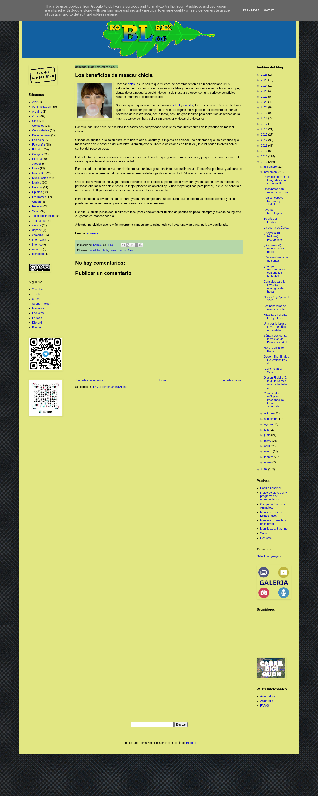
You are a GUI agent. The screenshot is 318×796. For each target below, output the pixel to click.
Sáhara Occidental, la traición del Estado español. (276, 339)
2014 (264, 140)
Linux (35, 168)
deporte (37, 230)
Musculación (40, 178)
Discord (37, 322)
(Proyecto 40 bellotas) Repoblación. (274, 237)
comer (113, 250)
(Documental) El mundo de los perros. (274, 249)
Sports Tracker (41, 303)
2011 (264, 156)
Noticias (37, 187)
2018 (264, 118)
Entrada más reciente (89, 380)
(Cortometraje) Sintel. (273, 370)
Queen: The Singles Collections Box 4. (276, 360)
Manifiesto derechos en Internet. (273, 522)
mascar (122, 250)
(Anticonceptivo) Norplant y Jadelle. (274, 201)
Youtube (37, 289)
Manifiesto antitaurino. (274, 528)
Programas (39, 197)
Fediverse (38, 313)
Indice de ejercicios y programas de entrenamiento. (273, 496)
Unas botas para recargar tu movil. (276, 191)
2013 (264, 145)
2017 (264, 124)
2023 (264, 91)
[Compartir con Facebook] (136, 245)
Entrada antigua (231, 380)
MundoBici (39, 173)
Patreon (37, 318)
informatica (39, 239)
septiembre (271, 418)
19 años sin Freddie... (271, 220)
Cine (35, 121)
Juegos (36, 163)
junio (267, 435)
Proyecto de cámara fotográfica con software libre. (276, 180)
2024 (264, 85)
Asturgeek (266, 701)
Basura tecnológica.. (273, 211)
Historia (37, 159)
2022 (264, 96)
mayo (268, 440)
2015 (264, 134)
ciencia (36, 225)
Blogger (191, 743)
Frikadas (37, 149)
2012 (264, 151)
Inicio (162, 380)
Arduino (37, 111)
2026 (264, 74)
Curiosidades (40, 130)
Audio (36, 116)
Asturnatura (267, 696)
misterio (37, 249)
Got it (269, 10)
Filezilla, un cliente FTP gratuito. (275, 316)
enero (268, 462)
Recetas (37, 206)
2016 (264, 129)
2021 (264, 102)
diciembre (270, 166)
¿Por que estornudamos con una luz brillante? (274, 271)
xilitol (176, 105)
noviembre (271, 172)
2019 (264, 113)
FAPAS (264, 705)
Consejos (38, 125)
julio (267, 429)
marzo (268, 451)
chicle (132, 84)
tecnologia (38, 254)
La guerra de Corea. (276, 227)
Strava (36, 299)
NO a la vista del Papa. (274, 349)
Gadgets (37, 154)
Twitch (36, 294)
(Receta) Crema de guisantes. (276, 259)
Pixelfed (37, 327)
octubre (269, 413)
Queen (36, 201)
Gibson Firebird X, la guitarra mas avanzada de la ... (275, 382)
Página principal (270, 488)
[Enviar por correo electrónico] (123, 245)
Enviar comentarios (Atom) (110, 387)
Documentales (41, 135)
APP (35, 102)
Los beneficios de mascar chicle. (275, 307)
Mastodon (38, 308)
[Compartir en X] (132, 245)
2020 (264, 107)
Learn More (250, 10)
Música (36, 182)
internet (37, 244)
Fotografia (38, 144)
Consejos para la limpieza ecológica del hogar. (274, 286)
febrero (269, 457)
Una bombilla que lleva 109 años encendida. (275, 327)
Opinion (37, 192)
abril (267, 446)
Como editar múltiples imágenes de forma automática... (274, 400)
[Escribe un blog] (127, 245)
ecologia (37, 235)
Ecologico (38, 140)
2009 (264, 469)
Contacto (266, 538)
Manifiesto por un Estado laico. (271, 514)
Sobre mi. (266, 533)
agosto (269, 424)
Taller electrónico (43, 216)
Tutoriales (38, 220)
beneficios (94, 250)
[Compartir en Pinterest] (141, 245)
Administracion (41, 106)
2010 (264, 162)
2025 (264, 80)
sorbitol (188, 105)
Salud (131, 250)
